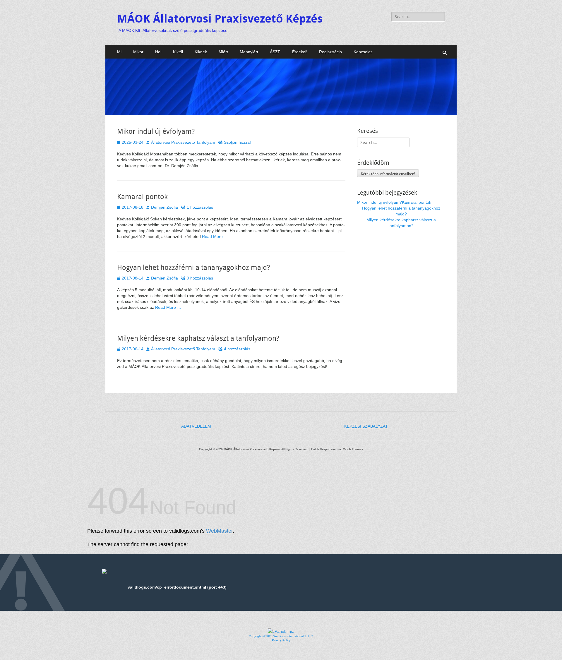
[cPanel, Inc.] (281, 631)
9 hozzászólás (200, 278)
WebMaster (219, 531)
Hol (158, 51)
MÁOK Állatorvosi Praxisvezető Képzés (220, 18)
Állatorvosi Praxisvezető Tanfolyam (183, 142)
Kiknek (201, 51)
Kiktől (178, 51)
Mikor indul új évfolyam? (156, 131)
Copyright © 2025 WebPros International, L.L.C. (281, 636)
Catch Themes (353, 449)
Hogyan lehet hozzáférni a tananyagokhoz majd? (193, 267)
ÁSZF (275, 51)
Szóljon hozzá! (237, 142)
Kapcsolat (363, 51)
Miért (223, 51)
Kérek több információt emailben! (388, 173)
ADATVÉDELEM (196, 426)
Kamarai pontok (142, 197)
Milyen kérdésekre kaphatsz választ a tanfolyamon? (198, 338)
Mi (119, 51)
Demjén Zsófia (164, 207)
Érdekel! (299, 51)
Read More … (215, 236)
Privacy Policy (281, 640)
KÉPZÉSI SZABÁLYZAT (366, 426)
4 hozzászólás (237, 349)
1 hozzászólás (200, 207)
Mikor (138, 51)
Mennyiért (249, 51)
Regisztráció (330, 51)
